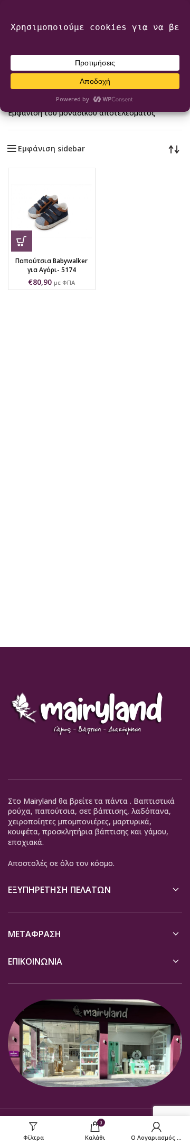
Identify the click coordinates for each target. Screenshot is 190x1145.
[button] (21, 241)
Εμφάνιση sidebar (51, 148)
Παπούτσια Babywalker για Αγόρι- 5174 (51, 265)
